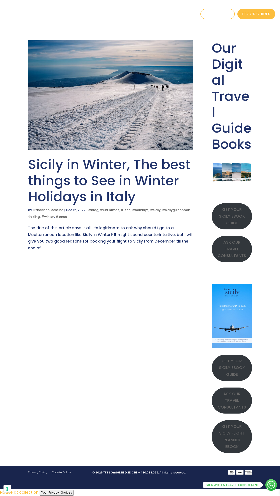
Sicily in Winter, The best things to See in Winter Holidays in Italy (109, 180)
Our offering (124, 14)
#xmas (61, 217)
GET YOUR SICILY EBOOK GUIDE (232, 216)
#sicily (155, 210)
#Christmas (109, 210)
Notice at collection (19, 492)
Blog (187, 14)
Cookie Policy (61, 472)
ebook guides (256, 13)
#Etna (126, 210)
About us (162, 14)
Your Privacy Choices (56, 493)
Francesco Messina (48, 210)
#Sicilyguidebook (176, 210)
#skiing (34, 217)
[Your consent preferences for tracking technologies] (7, 489)
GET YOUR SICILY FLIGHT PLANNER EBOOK (232, 436)
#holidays (140, 210)
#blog (93, 210)
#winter (47, 217)
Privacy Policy (37, 472)
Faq (207, 14)
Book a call (217, 13)
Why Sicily (84, 14)
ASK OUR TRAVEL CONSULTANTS (232, 248)
